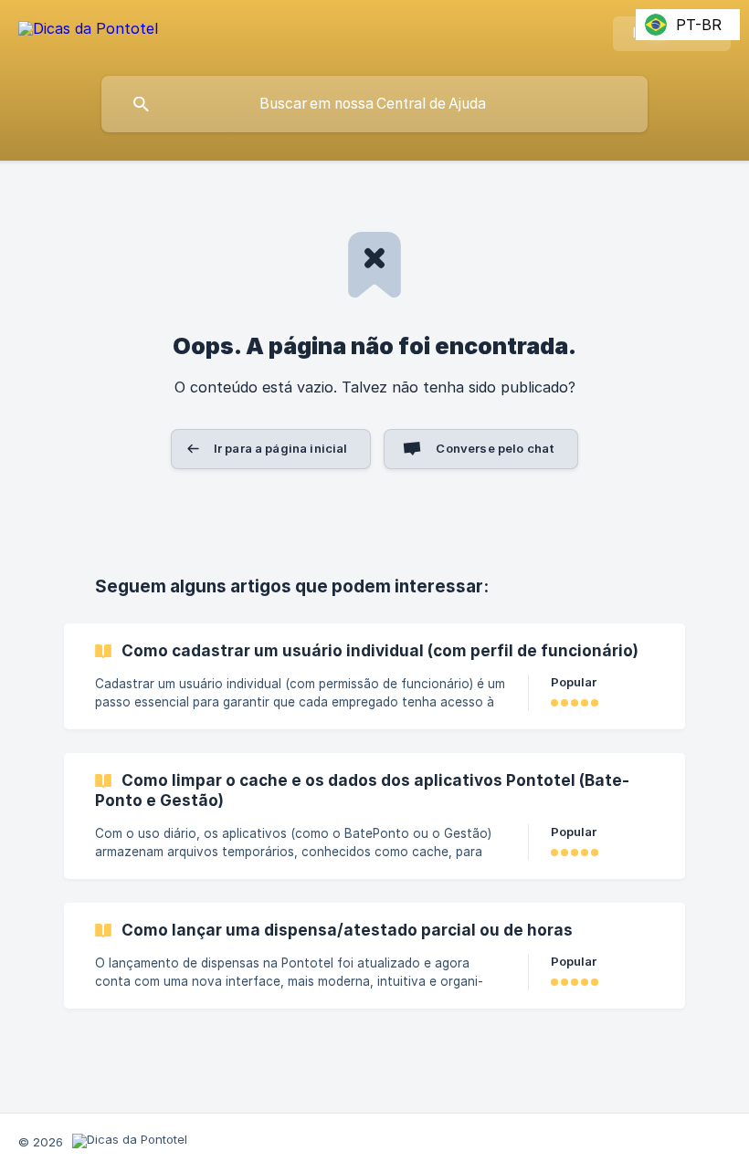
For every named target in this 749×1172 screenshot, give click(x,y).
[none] (88, 31)
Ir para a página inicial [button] (281, 448)
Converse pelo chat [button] (495, 448)
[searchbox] (374, 104)
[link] (374, 676)
